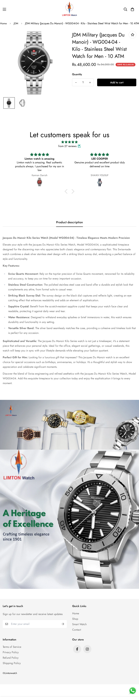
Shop (75, 619)
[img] (69, 142)
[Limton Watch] (69, 9)
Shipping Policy (12, 663)
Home (75, 613)
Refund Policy (10, 658)
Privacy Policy (11, 652)
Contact (76, 630)
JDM (16, 23)
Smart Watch (79, 624)
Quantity (77, 74)
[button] (132, 9)
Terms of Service (12, 647)
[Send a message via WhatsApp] (132, 690)
